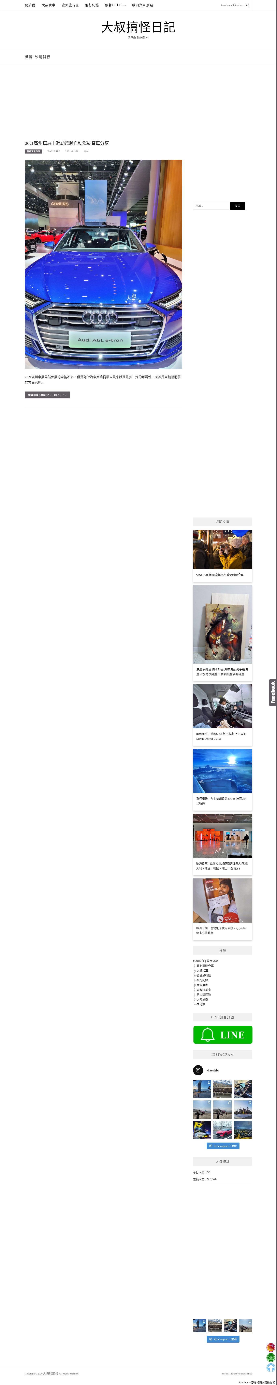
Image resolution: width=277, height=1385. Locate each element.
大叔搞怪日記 (138, 27)
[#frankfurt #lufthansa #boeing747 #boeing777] (202, 1089)
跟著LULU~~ (115, 5)
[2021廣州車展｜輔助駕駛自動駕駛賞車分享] (103, 264)
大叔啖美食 (204, 989)
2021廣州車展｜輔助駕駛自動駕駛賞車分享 (67, 143)
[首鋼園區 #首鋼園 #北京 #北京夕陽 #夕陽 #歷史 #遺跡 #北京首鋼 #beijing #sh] (243, 1109)
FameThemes (245, 1373)
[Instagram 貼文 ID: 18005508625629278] (222, 1109)
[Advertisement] (103, 106)
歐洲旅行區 (70, 5)
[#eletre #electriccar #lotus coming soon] (202, 1130)
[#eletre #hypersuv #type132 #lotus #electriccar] (222, 1130)
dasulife (53, 151)
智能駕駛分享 (33, 151)
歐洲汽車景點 (142, 5)
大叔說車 (49, 5)
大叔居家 (202, 985)
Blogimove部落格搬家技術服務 (257, 1382)
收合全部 (212, 960)
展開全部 (198, 960)
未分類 (201, 1004)
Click (273, 692)
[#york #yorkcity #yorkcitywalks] (222, 1089)
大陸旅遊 (202, 999)
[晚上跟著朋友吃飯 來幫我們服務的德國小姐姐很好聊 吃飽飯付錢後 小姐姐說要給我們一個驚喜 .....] (243, 1130)
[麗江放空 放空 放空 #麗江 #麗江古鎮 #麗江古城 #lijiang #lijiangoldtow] (202, 1109)
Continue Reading (53, 395)
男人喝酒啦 (204, 994)
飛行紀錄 (92, 5)
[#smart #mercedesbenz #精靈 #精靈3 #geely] (243, 1089)
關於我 (30, 5)
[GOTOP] (270, 1368)
